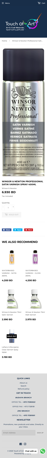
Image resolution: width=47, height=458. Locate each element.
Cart (43, 3)
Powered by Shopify (22, 454)
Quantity (6, 203)
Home (4, 41)
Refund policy (23, 389)
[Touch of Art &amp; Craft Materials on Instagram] (25, 444)
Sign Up (40, 433)
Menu (7, 3)
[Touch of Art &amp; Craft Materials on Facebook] (20, 444)
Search (23, 386)
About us (23, 383)
